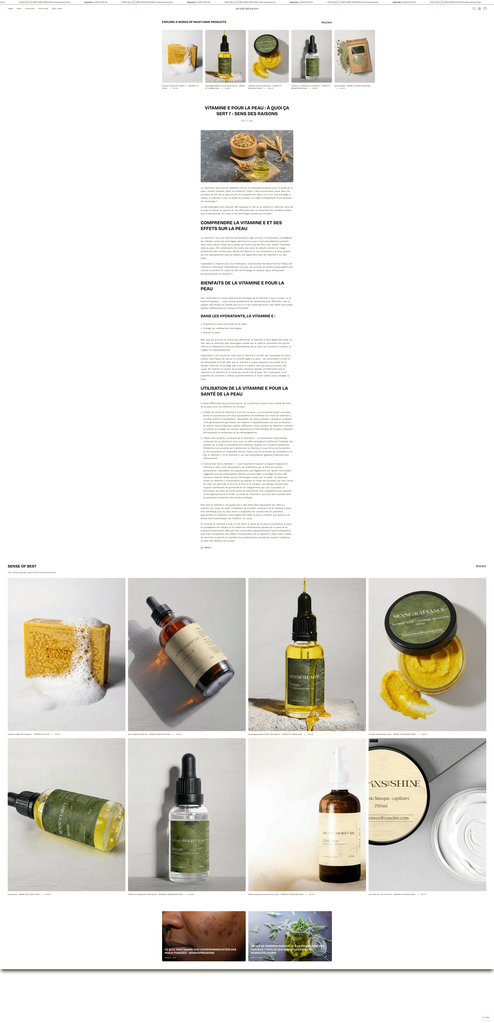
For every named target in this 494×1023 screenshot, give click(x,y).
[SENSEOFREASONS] (247, 8)
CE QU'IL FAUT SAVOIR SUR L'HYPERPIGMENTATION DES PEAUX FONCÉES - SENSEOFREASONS (200, 951)
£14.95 (175, 88)
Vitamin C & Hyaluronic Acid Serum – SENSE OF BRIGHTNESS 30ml (155, 894)
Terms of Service (206, 996)
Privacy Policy (204, 983)
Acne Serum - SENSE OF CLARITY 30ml (24, 894)
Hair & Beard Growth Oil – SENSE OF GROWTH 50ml (149, 734)
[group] (247, 60)
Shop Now (326, 22)
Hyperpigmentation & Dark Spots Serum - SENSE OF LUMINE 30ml (275, 734)
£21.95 (311, 894)
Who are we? (169, 983)
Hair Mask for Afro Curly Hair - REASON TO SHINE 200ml (392, 894)
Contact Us (168, 992)
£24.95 (227, 88)
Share (208, 547)
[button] (474, 8)
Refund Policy (204, 987)
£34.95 (315, 88)
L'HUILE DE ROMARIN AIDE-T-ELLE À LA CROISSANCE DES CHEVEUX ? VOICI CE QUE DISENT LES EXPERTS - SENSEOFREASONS (287, 949)
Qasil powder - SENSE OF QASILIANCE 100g (352, 86)
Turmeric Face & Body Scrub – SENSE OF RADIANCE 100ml (392, 734)
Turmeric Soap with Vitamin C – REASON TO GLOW (29, 734)
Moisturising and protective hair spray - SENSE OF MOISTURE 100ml (275, 894)
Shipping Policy (205, 992)
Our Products (169, 987)
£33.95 (179, 734)
